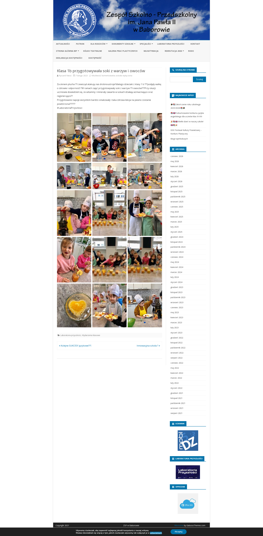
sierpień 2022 (176, 357)
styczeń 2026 (176, 181)
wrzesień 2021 (177, 408)
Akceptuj (178, 531)
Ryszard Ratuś (65, 75)
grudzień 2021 (177, 393)
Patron (80, 44)
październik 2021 (178, 403)
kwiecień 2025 (177, 216)
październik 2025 (178, 196)
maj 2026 (175, 161)
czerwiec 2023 (177, 307)
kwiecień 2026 (177, 166)
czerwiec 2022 (177, 363)
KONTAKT (195, 44)
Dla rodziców (98, 44)
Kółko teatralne (92, 51)
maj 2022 (175, 368)
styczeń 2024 (176, 282)
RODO (191, 51)
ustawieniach (156, 533)
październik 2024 (178, 247)
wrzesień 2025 (177, 201)
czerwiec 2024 (177, 257)
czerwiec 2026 (177, 156)
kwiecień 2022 (177, 373)
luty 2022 (175, 383)
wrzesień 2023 (177, 302)
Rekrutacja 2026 (173, 51)
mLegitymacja (151, 51)
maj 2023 (175, 312)
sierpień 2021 (176, 413)
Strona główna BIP (66, 51)
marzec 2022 (176, 378)
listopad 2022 (176, 342)
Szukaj (199, 79)
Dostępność (95, 58)
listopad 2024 (176, 242)
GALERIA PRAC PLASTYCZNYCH (122, 51)
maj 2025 (175, 211)
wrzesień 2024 (177, 252)
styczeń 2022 (176, 388)
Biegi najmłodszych (179, 138)
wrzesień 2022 (177, 352)
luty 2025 (175, 226)
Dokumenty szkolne (122, 44)
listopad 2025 (176, 191)
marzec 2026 (176, 171)
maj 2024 (175, 262)
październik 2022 (178, 347)
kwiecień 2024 (177, 267)
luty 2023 (175, 327)
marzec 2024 (176, 272)
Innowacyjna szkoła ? (148, 345)
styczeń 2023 (176, 332)
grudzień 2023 (177, 287)
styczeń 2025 (176, 232)
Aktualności (63, 44)
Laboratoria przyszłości (170, 44)
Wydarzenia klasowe (91, 335)
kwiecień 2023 (177, 317)
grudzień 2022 (177, 337)
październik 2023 (178, 297)
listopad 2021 (176, 398)
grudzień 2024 (177, 237)
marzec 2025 (176, 221)
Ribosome (178, 525)
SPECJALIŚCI (145, 44)
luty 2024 (175, 277)
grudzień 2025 (177, 186)
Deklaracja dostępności (69, 58)
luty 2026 (175, 176)
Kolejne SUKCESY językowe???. (76, 345)
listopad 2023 (176, 292)
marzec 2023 (176, 322)
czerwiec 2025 (177, 206)
